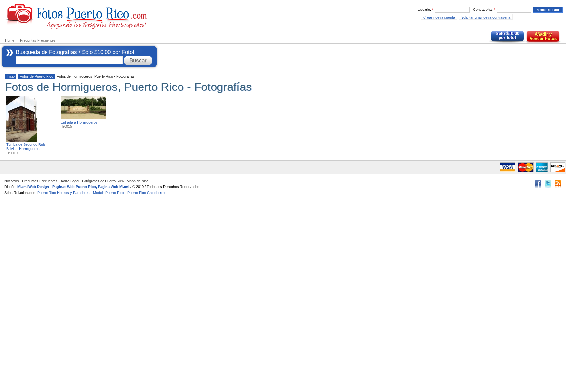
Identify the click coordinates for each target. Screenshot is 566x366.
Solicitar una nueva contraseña (485, 17)
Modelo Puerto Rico (108, 193)
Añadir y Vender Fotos (543, 36)
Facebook (538, 184)
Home (9, 40)
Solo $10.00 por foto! (507, 35)
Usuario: (425, 9)
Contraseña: (484, 9)
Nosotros (11, 181)
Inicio (11, 76)
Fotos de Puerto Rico (36, 76)
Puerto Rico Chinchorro (146, 193)
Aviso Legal (70, 181)
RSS (558, 184)
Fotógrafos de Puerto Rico (103, 181)
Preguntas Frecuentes (38, 40)
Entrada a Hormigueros (79, 122)
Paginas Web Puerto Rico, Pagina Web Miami (90, 187)
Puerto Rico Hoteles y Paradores (63, 193)
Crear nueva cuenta (439, 17)
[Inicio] (77, 27)
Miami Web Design (33, 187)
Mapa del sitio (137, 181)
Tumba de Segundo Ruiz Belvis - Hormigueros (26, 147)
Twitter (548, 184)
